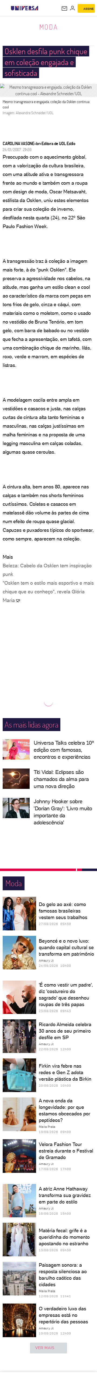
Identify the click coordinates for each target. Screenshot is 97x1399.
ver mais (44, 1348)
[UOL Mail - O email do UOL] (64, 8)
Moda (48, 27)
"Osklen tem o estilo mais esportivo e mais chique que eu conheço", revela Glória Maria (48, 591)
